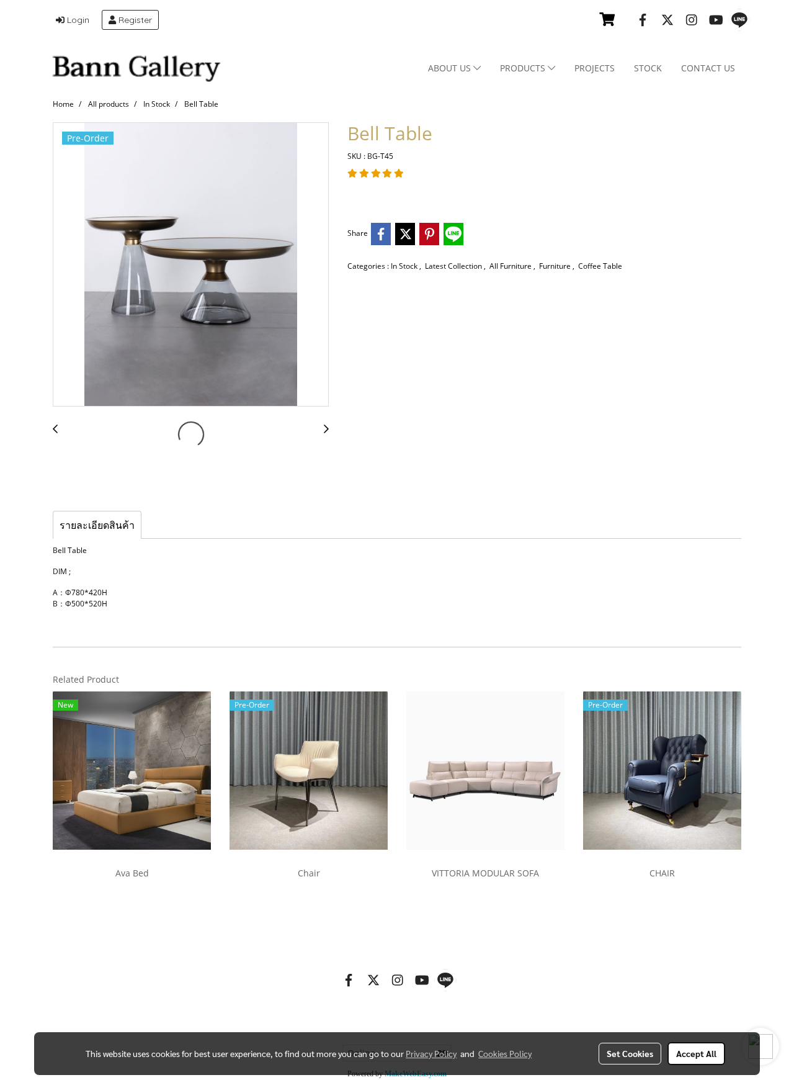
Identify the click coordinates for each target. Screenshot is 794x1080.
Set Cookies (630, 1053)
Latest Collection (454, 266)
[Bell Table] (190, 265)
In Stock (405, 266)
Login (77, 19)
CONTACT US (708, 68)
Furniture (556, 266)
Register (134, 19)
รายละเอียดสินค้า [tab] (97, 525)
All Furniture (511, 266)
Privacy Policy (431, 1053)
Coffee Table (600, 266)
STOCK (648, 68)
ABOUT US (450, 68)
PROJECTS (594, 68)
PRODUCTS (524, 68)
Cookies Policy (505, 1053)
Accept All (696, 1053)
